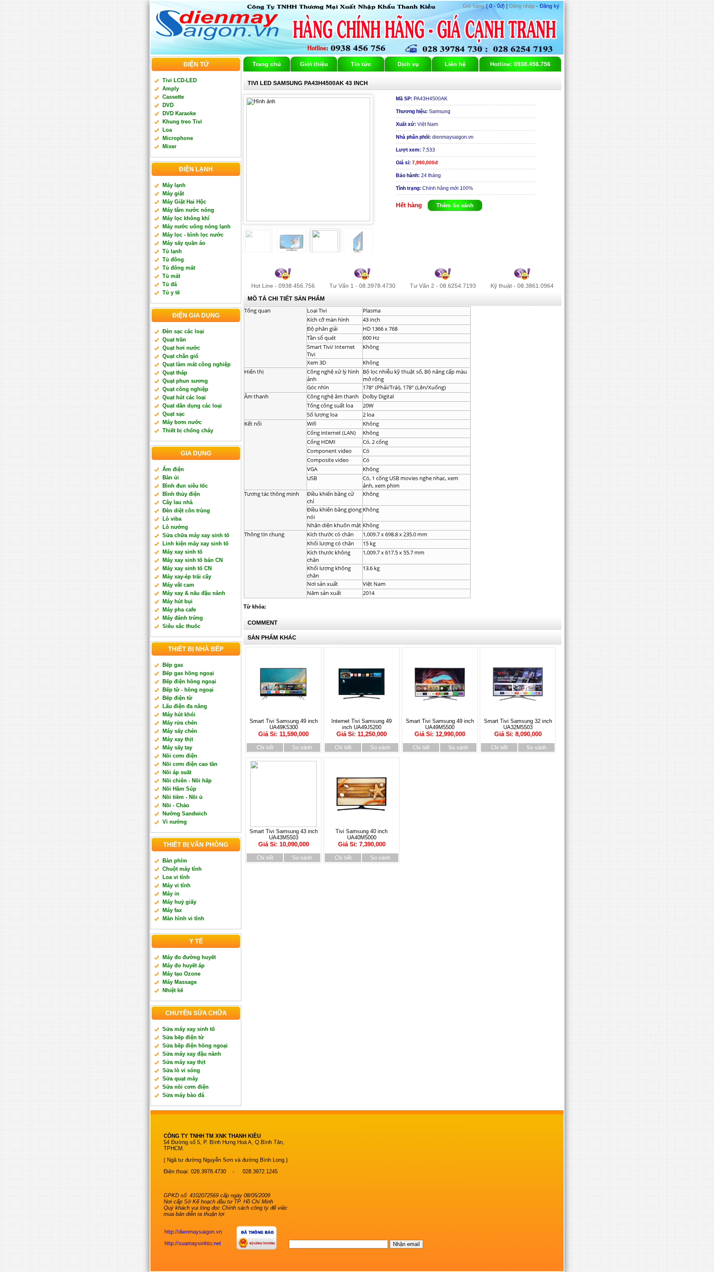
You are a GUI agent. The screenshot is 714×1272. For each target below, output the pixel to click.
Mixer (169, 146)
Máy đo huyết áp (183, 965)
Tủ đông (173, 259)
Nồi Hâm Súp (179, 789)
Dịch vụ (408, 64)
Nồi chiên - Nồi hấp (187, 780)
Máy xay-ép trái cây (186, 576)
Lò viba (171, 519)
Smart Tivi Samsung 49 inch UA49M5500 (440, 727)
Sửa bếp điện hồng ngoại (195, 1045)
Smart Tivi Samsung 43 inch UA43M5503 (284, 838)
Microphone (177, 138)
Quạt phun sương (185, 381)
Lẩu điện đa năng (184, 706)
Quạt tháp (174, 373)
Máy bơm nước (182, 422)
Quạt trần (174, 339)
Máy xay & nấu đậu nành (193, 593)
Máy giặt (173, 193)
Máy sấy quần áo (183, 243)
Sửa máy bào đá (183, 1095)
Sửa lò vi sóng (181, 1070)
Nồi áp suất (176, 772)
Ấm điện (173, 469)
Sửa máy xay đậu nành (191, 1054)
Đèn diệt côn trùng (186, 510)
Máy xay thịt (177, 739)
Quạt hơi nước (181, 348)
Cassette (173, 97)
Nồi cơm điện (179, 756)
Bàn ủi (170, 477)
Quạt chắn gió (180, 356)
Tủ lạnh (172, 251)
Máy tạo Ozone (181, 974)
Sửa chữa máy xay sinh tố (195, 535)
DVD (168, 105)
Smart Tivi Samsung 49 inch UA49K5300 (284, 727)
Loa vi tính (176, 877)
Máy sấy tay (177, 747)
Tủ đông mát (178, 268)
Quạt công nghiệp (185, 389)
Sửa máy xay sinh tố (188, 1029)
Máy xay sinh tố (182, 552)
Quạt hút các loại (184, 397)
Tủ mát (171, 276)
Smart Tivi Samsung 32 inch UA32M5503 (518, 727)
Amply (170, 88)
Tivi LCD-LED (179, 80)
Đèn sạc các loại (183, 331)
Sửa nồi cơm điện (185, 1087)
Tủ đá (169, 284)
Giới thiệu (314, 64)
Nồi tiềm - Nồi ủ (182, 797)
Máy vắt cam (178, 585)
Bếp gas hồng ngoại (188, 673)
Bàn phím (174, 860)
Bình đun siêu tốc (185, 486)
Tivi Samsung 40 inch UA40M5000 (362, 838)
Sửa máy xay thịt (183, 1062)
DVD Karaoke (179, 113)
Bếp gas (172, 665)
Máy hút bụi (177, 601)
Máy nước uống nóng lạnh (196, 226)
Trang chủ (266, 64)
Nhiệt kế (172, 990)
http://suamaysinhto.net (192, 1243)
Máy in (170, 894)
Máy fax (172, 910)
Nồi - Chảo (175, 805)
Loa (167, 130)
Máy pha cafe (179, 609)
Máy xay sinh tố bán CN (192, 560)
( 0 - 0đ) (484, 6)
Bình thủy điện (181, 494)
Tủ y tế (171, 292)
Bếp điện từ (177, 698)
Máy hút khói (178, 714)
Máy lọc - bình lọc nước (193, 235)
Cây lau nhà (177, 502)
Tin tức (361, 64)
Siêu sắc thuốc (181, 626)
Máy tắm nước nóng (188, 210)
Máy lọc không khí (185, 218)
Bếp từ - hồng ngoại (188, 690)
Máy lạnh (174, 185)
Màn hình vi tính (183, 918)
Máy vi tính (176, 885)
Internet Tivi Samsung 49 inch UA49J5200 (361, 727)
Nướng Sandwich (184, 813)
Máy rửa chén (179, 723)
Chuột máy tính (182, 869)
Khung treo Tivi (182, 121)
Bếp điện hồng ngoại (189, 681)
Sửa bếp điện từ (183, 1037)
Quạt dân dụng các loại (192, 406)
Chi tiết (265, 747)
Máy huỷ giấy (179, 902)
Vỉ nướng (174, 822)
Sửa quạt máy (180, 1078)
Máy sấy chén (179, 731)
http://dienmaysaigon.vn (193, 1232)
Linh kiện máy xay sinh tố (195, 543)
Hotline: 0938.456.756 (520, 64)
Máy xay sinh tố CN (187, 568)
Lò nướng (175, 527)
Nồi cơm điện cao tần (189, 764)
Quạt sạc (173, 414)
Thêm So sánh (455, 205)
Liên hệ (455, 64)
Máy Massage (179, 982)
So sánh (302, 747)
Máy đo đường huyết (189, 957)
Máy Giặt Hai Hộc (184, 202)
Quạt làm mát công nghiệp (196, 364)
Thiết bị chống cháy (187, 430)
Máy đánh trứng (182, 618)
